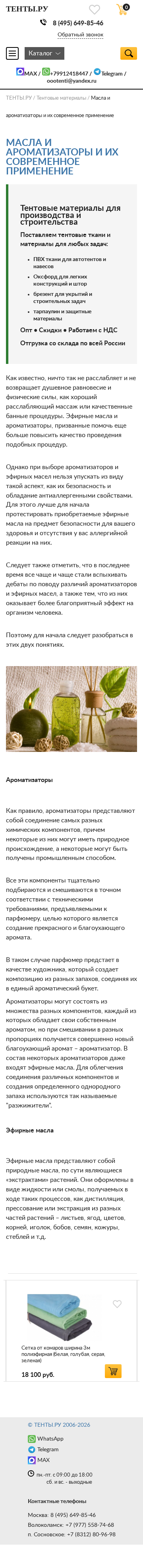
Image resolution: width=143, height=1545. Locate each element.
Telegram (112, 74)
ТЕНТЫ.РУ (19, 98)
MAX (30, 74)
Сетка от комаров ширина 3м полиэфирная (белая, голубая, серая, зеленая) (63, 1354)
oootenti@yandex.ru (72, 81)
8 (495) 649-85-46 (78, 23)
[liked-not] (117, 1304)
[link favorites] (94, 10)
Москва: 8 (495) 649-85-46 (62, 1515)
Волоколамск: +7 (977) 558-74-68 (71, 1525)
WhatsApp (50, 1439)
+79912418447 (69, 74)
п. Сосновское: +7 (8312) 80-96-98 (72, 1534)
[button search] (128, 53)
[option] (71, 1331)
